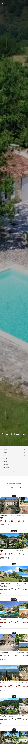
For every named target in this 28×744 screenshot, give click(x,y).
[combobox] (14, 449)
